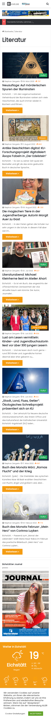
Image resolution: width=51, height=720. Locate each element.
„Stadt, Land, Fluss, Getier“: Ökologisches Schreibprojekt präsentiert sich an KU (22, 405)
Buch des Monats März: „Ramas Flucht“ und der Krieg (24, 469)
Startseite (8, 31)
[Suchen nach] (47, 5)
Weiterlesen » (12, 110)
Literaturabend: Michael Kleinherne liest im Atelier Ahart (24, 276)
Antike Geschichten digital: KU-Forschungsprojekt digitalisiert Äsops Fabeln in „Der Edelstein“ (24, 152)
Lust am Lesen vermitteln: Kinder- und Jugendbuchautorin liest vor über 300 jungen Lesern (25, 341)
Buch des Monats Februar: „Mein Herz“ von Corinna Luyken (25, 529)
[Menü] (3, 5)
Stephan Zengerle (12, 81)
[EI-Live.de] (18, 4)
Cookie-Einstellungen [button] (15, 713)
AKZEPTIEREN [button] (35, 713)
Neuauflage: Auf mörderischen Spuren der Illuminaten (24, 87)
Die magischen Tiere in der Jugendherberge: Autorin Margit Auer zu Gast (25, 215)
